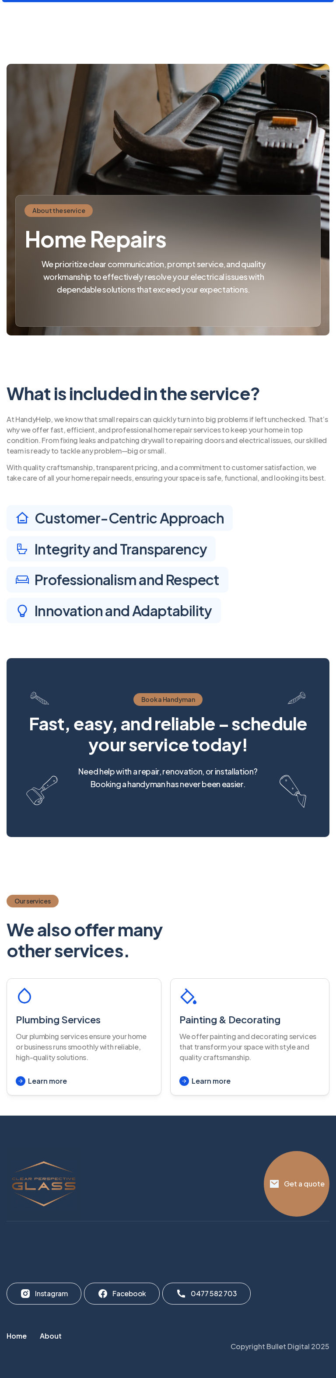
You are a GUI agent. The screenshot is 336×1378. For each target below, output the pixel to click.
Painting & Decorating (229, 1019)
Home (17, 1335)
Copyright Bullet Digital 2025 (280, 1346)
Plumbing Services (58, 1019)
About (51, 1335)
